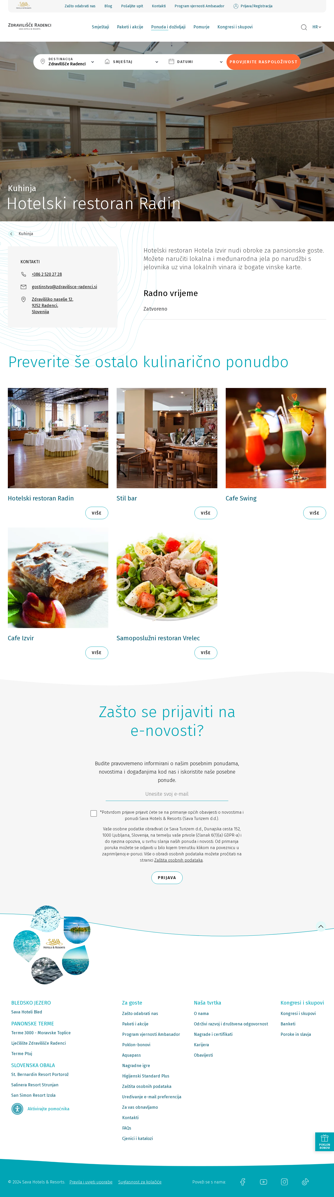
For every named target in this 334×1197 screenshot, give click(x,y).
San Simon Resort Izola (33, 1095)
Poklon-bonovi (136, 1044)
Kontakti (159, 6)
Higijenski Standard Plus (145, 1076)
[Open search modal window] (304, 27)
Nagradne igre (136, 1065)
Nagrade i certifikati (213, 1034)
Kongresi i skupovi (235, 26)
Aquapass (131, 1055)
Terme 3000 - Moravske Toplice (41, 1032)
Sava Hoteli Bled (26, 1012)
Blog (108, 6)
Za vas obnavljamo (140, 1107)
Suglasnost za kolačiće (140, 1182)
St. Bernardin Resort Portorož (40, 1074)
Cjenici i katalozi (137, 1138)
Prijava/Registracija (256, 6)
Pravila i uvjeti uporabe (90, 1182)
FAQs (126, 1128)
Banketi (288, 1023)
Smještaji (100, 26)
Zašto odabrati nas (80, 6)
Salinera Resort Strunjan (34, 1084)
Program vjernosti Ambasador (199, 6)
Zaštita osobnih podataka (178, 860)
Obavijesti (203, 1055)
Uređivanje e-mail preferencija (151, 1096)
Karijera (201, 1044)
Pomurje (201, 26)
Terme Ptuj (21, 1053)
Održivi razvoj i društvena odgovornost (231, 1023)
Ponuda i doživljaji (168, 26)
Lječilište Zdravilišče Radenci (38, 1043)
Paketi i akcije (130, 26)
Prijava (167, 877)
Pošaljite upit (132, 6)
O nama (201, 1013)
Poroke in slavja (296, 1034)
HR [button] (315, 26)
